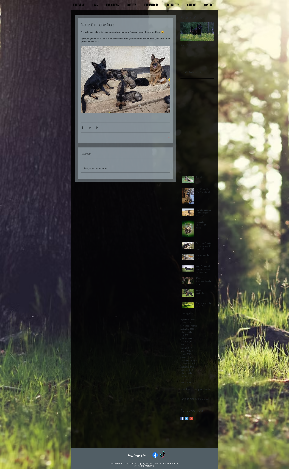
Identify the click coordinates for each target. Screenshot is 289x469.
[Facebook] (155, 455)
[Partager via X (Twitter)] (89, 127)
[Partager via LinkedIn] (97, 127)
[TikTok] (162, 455)
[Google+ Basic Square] (191, 418)
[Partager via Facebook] (82, 127)
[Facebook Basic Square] (182, 418)
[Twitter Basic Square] (186, 418)
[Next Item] (208, 31)
